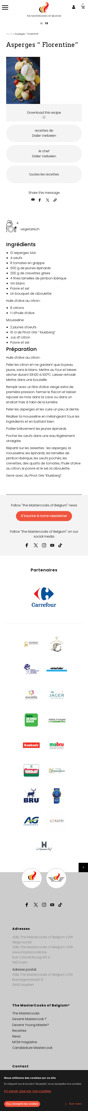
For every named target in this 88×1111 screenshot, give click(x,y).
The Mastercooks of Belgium (44, 16)
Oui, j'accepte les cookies (22, 1103)
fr (46, 23)
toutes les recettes (44, 174)
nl (41, 23)
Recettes (19, 1030)
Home (9, 33)
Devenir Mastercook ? (29, 1019)
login (74, 7)
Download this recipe (44, 112)
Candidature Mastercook (32, 1047)
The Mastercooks (25, 1013)
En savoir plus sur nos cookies (27, 1091)
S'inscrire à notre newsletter (44, 516)
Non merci (75, 1103)
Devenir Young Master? (30, 1025)
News (16, 1036)
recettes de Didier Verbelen (44, 133)
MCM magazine (24, 1042)
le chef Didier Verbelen (44, 154)
